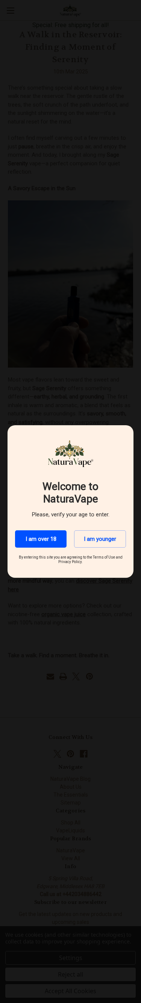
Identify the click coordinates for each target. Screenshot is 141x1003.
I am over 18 (41, 539)
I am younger (100, 539)
